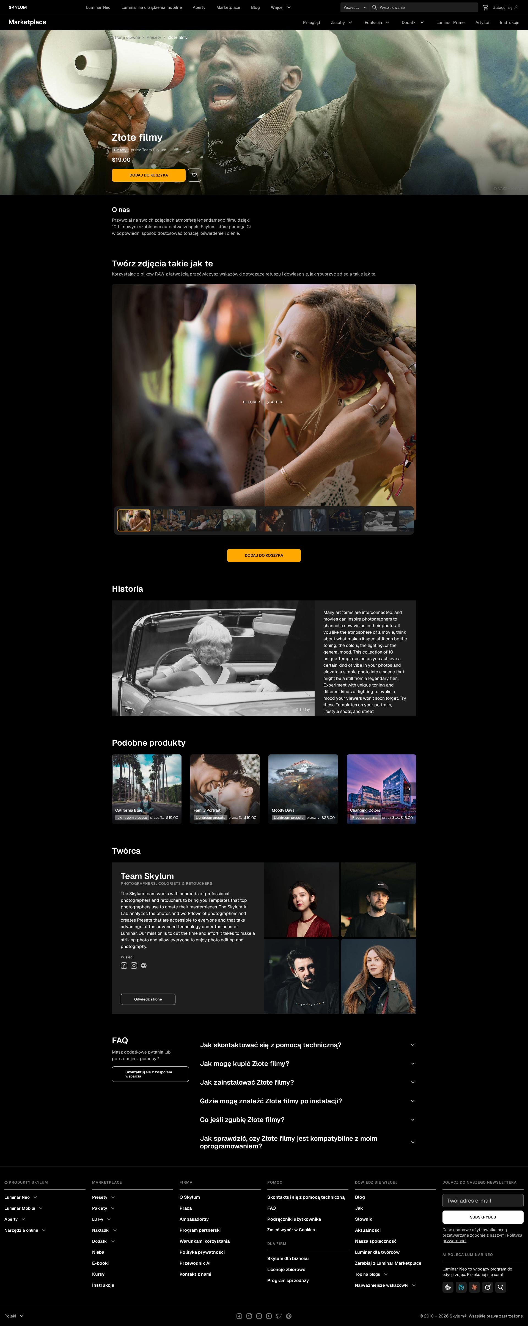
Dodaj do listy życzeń (143, 782)
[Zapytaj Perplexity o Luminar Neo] (461, 1287)
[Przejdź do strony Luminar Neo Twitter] (279, 1316)
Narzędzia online (25, 1230)
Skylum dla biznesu (288, 1258)
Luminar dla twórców (377, 1252)
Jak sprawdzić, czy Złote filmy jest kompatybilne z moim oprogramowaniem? (308, 1142)
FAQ (271, 1208)
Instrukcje (509, 22)
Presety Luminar (365, 817)
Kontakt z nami (195, 1274)
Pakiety (104, 1208)
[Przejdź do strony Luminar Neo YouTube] (269, 1316)
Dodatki (413, 22)
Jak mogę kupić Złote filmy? (308, 1063)
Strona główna (126, 37)
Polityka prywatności (202, 1252)
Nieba (98, 1252)
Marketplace (228, 7)
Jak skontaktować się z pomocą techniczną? (308, 1045)
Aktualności (368, 1230)
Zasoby (342, 22)
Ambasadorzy (194, 1219)
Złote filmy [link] (178, 37)
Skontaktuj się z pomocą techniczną (306, 1197)
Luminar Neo (98, 7)
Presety (154, 37)
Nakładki (105, 1230)
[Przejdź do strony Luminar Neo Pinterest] (289, 1316)
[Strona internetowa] (144, 965)
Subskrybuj (483, 1217)
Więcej (281, 7)
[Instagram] (134, 965)
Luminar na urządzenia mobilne (152, 7)
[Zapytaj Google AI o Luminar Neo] (500, 1287)
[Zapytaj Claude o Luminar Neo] (474, 1287)
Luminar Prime (450, 22)
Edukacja (378, 22)
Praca (186, 1208)
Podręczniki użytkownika (294, 1219)
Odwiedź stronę (148, 999)
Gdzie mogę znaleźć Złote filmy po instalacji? (308, 1101)
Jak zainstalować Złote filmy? (308, 1082)
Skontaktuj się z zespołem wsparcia (148, 1074)
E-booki (100, 1263)
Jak (359, 1208)
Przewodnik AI (195, 1263)
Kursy (98, 1274)
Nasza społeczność (376, 1241)
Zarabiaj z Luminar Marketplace (388, 1263)
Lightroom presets (132, 817)
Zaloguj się (506, 7)
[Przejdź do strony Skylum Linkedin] (259, 1316)
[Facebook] (124, 965)
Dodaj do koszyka (149, 175)
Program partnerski (200, 1230)
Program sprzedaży (288, 1280)
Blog (255, 7)
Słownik (363, 1219)
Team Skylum (154, 149)
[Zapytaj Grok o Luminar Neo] (487, 1287)
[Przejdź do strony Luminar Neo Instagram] (249, 1316)
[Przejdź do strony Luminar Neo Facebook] (239, 1316)
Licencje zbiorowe (286, 1269)
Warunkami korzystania (205, 1241)
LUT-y (102, 1219)
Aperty (199, 7)
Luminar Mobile (24, 1208)
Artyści (482, 22)
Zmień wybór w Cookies (291, 1229)
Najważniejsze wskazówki (386, 1285)
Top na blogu (372, 1274)
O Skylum (190, 1197)
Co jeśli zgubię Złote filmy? (308, 1119)
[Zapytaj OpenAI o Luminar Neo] (447, 1287)
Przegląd (311, 22)
